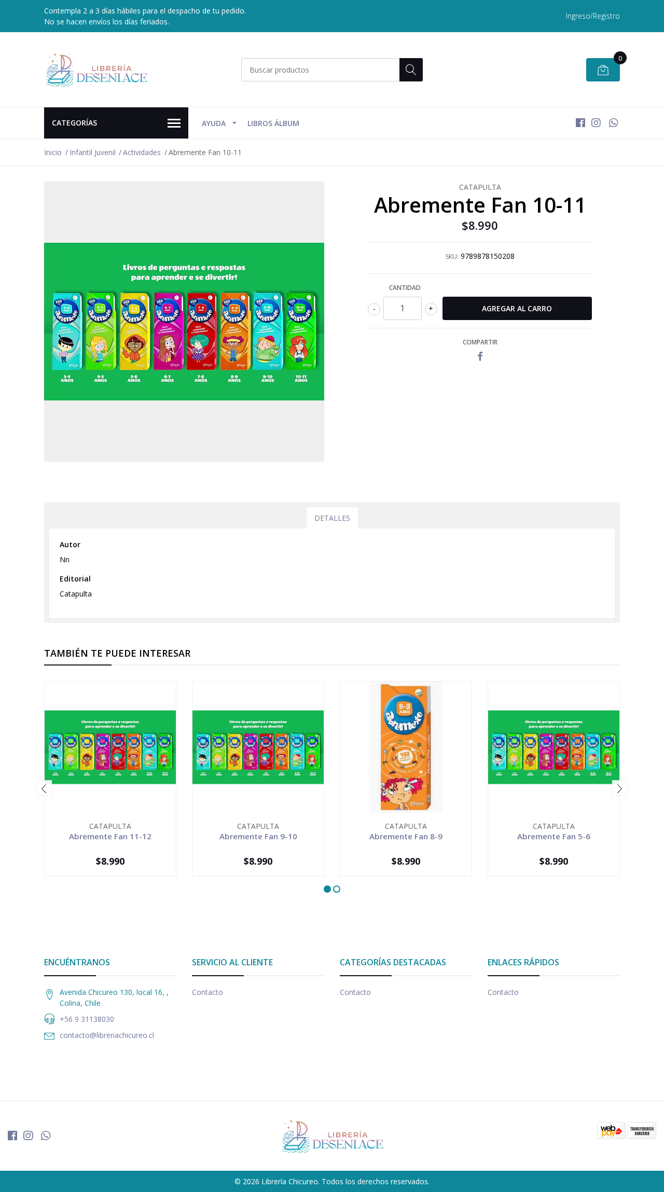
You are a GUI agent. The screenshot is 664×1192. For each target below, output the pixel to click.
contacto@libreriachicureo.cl (107, 1035)
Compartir (480, 342)
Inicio (53, 152)
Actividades (142, 152)
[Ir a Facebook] (580, 123)
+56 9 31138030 (87, 1019)
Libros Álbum (273, 123)
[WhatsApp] (613, 123)
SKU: (452, 256)
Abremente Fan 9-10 (258, 836)
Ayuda (214, 123)
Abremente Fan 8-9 (405, 836)
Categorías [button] (74, 123)
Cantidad (405, 287)
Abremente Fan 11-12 (110, 836)
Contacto (207, 992)
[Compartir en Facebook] (480, 357)
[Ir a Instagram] (596, 123)
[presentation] (44, 788)
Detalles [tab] (332, 518)
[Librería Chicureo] (96, 69)
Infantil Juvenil (93, 152)
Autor (70, 544)
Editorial (75, 579)
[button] (327, 889)
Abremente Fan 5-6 (553, 836)
